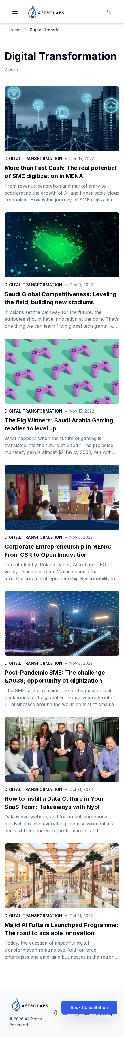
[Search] (109, 11)
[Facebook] (56, 1013)
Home (14, 29)
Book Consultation (89, 1007)
